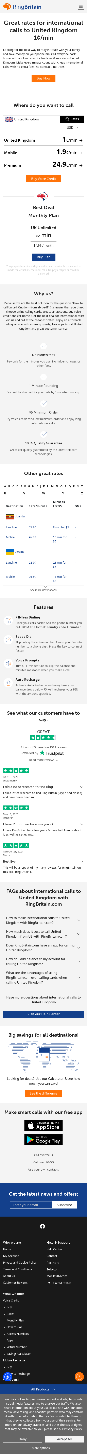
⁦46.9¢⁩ (32, 537)
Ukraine (19, 552)
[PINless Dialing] (8, 620)
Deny (23, 1439)
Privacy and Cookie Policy (19, 1262)
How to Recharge (18, 1374)
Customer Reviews (15, 1282)
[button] (81, 6)
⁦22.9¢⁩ (32, 562)
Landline (11, 527)
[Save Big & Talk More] (43, 1056)
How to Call (14, 1327)
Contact (52, 1256)
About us (9, 1276)
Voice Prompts (27, 660)
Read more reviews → (43, 760)
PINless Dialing (28, 617)
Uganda (20, 516)
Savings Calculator (19, 1354)
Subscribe (64, 1205)
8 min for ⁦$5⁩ (61, 527)
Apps (10, 1340)
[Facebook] (43, 1226)
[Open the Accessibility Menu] (7, 1376)
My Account (11, 1256)
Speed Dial (24, 636)
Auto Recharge (28, 679)
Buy (9, 1307)
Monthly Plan (15, 1320)
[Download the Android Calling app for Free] (43, 1139)
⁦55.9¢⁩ (32, 527)
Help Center (54, 1249)
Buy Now (43, 78)
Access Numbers (18, 1334)
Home (7, 1249)
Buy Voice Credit (43, 179)
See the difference (43, 1093)
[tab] (5, 486)
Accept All (64, 1439)
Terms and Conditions (17, 1269)
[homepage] (40, 6)
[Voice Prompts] (8, 663)
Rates (10, 1314)
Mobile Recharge (14, 1360)
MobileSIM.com (57, 1276)
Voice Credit (11, 1300)
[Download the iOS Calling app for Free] (43, 1125)
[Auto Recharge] (8, 682)
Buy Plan (43, 257)
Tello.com (53, 1269)
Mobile (10, 537)
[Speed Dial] (8, 639)
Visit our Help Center (44, 1014)
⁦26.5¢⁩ (32, 577)
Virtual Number (17, 1347)
